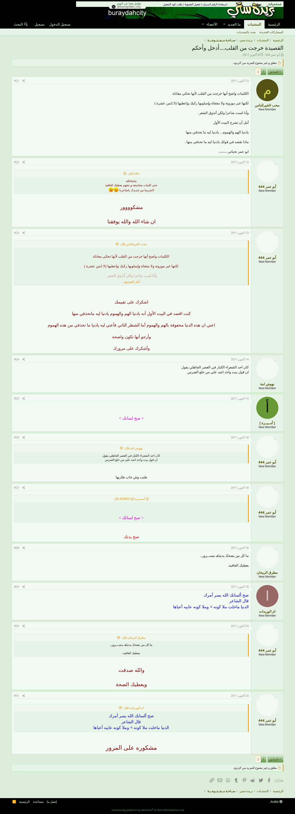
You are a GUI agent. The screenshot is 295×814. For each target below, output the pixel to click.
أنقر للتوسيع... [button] (131, 281)
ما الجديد (234, 24)
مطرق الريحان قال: (134, 637)
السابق (273, 72)
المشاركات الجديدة (271, 32)
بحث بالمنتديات (246, 32)
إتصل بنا (52, 801)
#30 (16, 626)
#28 (16, 548)
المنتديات (254, 24)
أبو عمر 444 (272, 55)
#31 (16, 696)
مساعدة (38, 801)
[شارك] (24, 81)
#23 (16, 233)
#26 (16, 437)
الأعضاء (211, 24)
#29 (16, 587)
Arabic (275, 801)
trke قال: (133, 173)
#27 (16, 488)
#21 (16, 81)
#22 (16, 162)
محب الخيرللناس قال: (133, 244)
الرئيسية (274, 24)
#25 (16, 398)
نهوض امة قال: (133, 448)
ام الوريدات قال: (134, 708)
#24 (16, 359)
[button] (224, 24)
